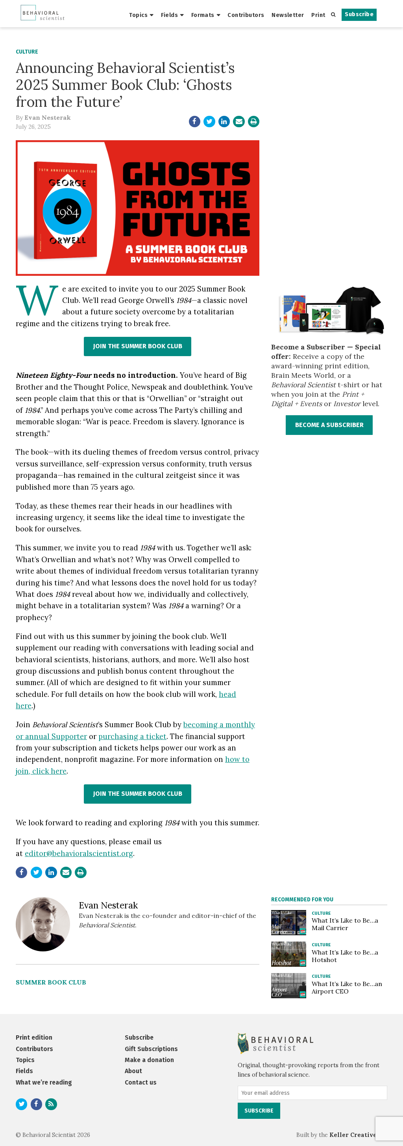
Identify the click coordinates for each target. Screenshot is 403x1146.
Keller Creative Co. (358, 1135)
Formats (202, 15)
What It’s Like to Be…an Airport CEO (347, 987)
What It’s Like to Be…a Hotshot (345, 956)
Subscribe (359, 14)
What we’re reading (44, 1082)
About (133, 1071)
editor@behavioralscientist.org (79, 853)
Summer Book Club (51, 982)
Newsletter (288, 15)
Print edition (34, 1037)
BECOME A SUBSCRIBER (329, 425)
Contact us (141, 1082)
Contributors (245, 15)
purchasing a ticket (132, 736)
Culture (27, 51)
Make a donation (149, 1060)
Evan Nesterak (47, 117)
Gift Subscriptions (151, 1049)
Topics (138, 15)
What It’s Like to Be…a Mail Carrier (345, 924)
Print (318, 15)
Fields (169, 15)
